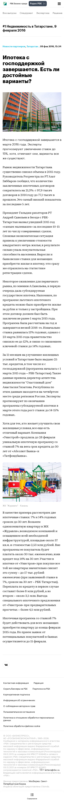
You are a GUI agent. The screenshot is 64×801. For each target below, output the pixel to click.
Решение (57, 13)
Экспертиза (42, 13)
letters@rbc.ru (52, 769)
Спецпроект (26, 13)
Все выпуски (9, 13)
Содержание (32, 798)
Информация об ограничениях (19, 700)
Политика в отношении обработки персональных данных (28, 719)
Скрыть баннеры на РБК (15, 688)
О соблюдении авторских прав (19, 705)
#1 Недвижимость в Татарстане (28, 26)
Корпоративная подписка (16, 694)
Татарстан (32, 46)
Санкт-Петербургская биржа (25, 782)
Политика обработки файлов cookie (21, 725)
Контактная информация (16, 682)
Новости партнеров (14, 46)
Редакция (38, 682)
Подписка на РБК (41, 688)
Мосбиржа (34, 781)
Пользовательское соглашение (19, 711)
